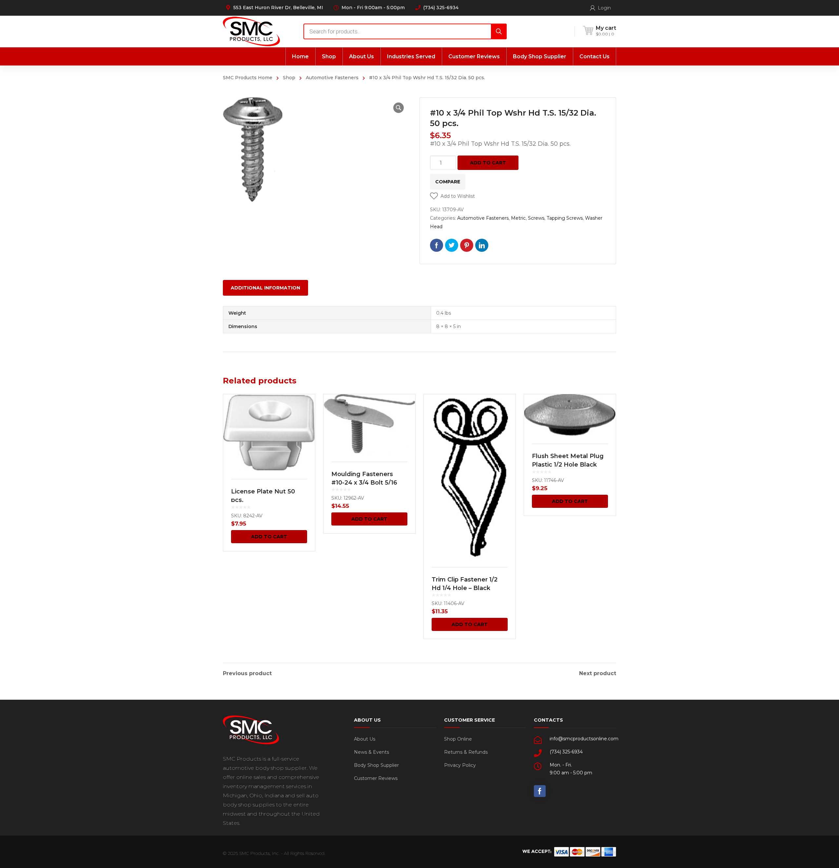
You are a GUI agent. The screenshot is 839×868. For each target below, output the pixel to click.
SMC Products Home (247, 78)
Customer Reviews (376, 778)
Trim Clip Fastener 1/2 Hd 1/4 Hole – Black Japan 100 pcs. (465, 588)
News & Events (371, 752)
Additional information (265, 288)
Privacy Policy (460, 765)
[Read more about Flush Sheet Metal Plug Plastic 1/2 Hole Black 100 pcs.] (570, 415)
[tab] (265, 288)
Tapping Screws (565, 218)
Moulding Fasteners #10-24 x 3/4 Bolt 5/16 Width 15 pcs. (364, 483)
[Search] (499, 31)
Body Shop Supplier (376, 765)
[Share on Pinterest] (466, 245)
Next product (597, 673)
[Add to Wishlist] (306, 409)
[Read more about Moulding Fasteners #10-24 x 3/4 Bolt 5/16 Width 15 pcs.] (369, 424)
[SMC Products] (251, 31)
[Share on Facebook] (436, 245)
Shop (289, 78)
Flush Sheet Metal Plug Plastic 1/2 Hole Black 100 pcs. (568, 464)
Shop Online (458, 739)
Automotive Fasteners (332, 78)
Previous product (247, 673)
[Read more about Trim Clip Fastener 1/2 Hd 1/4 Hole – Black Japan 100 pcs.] (470, 476)
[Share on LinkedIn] (481, 245)
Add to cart (488, 163)
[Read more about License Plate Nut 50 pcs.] (269, 432)
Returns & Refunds (466, 752)
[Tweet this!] (451, 245)
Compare (447, 182)
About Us (364, 739)
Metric (518, 218)
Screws (536, 218)
